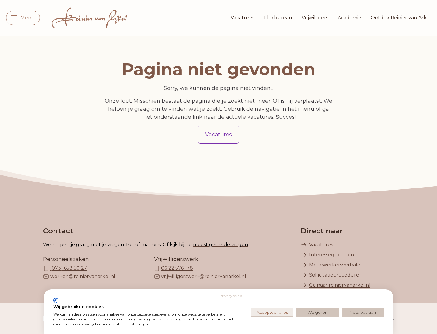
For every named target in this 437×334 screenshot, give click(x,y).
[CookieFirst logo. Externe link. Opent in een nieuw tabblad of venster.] (55, 300)
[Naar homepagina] (89, 17)
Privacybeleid (230, 296)
